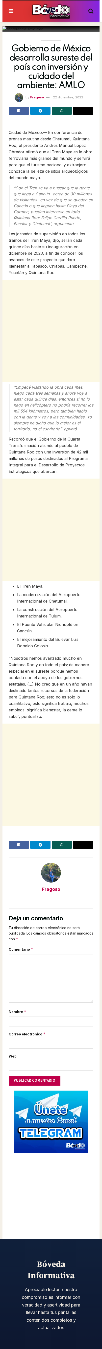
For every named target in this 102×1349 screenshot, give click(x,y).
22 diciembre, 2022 (68, 97)
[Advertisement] (51, 331)
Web (13, 1056)
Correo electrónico (27, 1034)
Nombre (17, 1011)
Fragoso (37, 97)
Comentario (21, 949)
